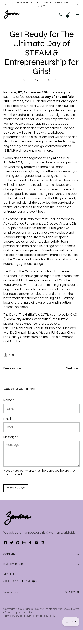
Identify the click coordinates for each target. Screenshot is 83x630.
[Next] (77, 4)
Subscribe (72, 592)
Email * (8, 419)
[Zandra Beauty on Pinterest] (18, 543)
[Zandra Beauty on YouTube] (36, 543)
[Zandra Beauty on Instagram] (24, 543)
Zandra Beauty (33, 608)
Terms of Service (12, 615)
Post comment (16, 488)
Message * (11, 437)
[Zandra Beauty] (12, 14)
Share (12, 355)
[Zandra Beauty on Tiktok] (30, 543)
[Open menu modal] (77, 14)
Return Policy (31, 615)
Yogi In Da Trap (44, 328)
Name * (8, 400)
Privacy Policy (47, 615)
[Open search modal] (61, 14)
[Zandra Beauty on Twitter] (12, 543)
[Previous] (6, 4)
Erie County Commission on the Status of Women (38, 337)
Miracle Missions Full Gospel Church (53, 332)
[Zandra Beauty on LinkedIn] (43, 543)
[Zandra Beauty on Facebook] (5, 543)
